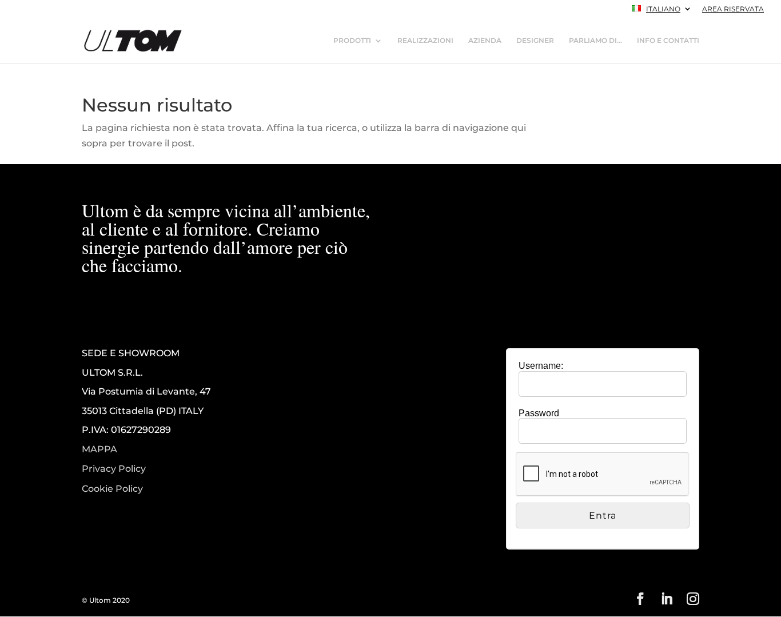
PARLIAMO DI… (595, 41)
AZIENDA (484, 41)
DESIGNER (535, 41)
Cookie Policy (112, 489)
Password (539, 413)
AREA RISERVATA (733, 9)
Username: (541, 366)
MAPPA (99, 449)
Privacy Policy (114, 469)
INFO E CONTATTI (668, 41)
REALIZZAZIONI (425, 41)
